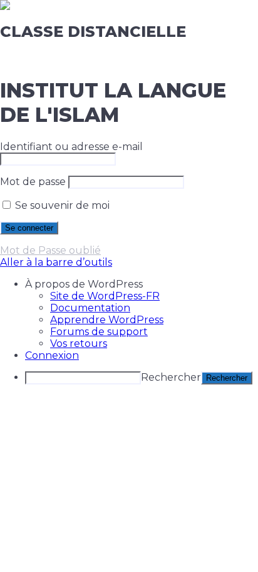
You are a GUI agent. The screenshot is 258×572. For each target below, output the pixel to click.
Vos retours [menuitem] (78, 343)
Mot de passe (33, 182)
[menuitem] (141, 284)
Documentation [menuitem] (90, 308)
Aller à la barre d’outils (56, 262)
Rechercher (171, 377)
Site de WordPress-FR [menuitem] (105, 296)
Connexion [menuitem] (52, 355)
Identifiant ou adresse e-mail (71, 147)
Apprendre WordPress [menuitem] (106, 320)
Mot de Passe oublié (50, 250)
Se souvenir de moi (61, 205)
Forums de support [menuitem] (99, 332)
